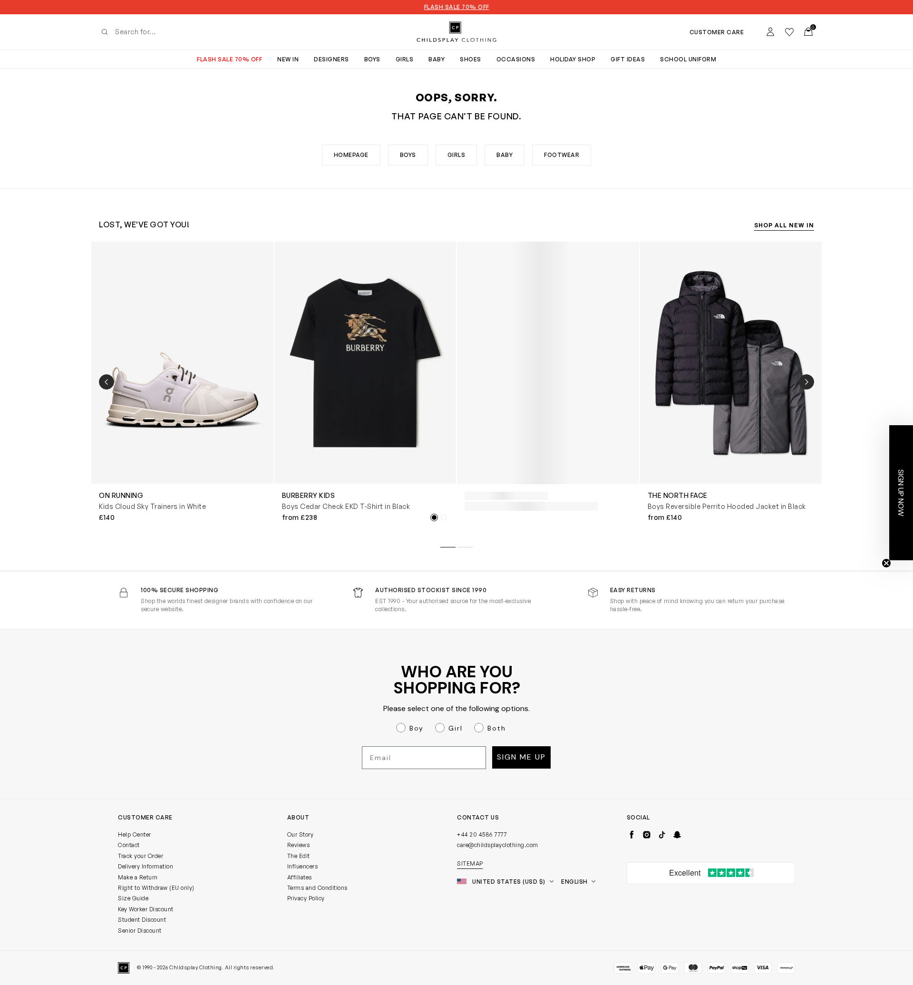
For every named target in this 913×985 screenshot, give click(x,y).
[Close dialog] (630, 406)
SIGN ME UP (364, 606)
